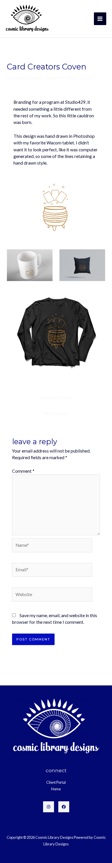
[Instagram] (48, 806)
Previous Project (56, 397)
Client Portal (56, 782)
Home (56, 789)
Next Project (55, 413)
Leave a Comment (24, 77)
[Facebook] (63, 806)
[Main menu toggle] (100, 18)
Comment (23, 471)
